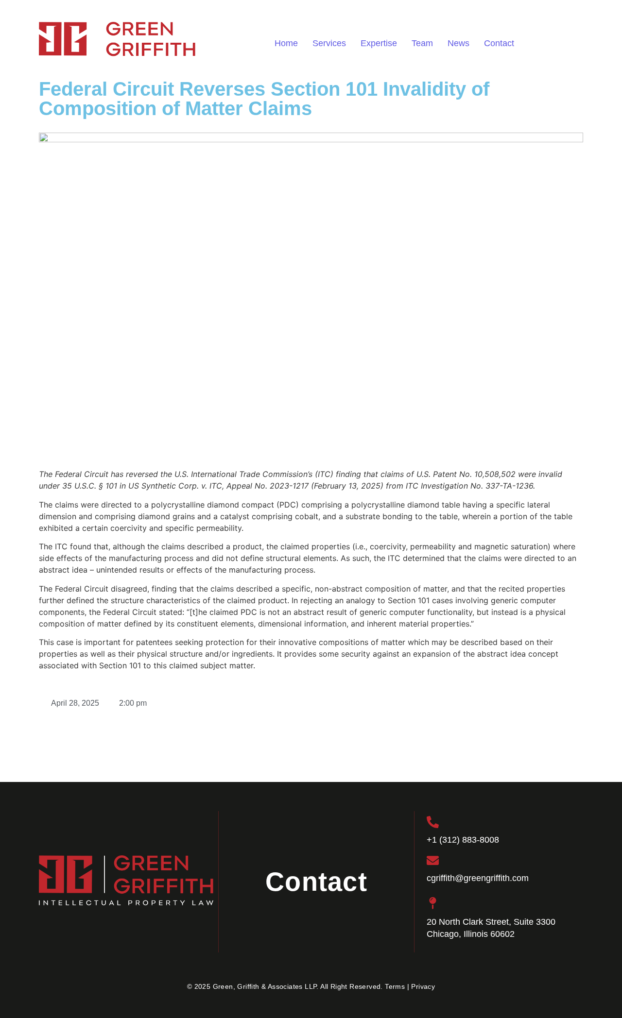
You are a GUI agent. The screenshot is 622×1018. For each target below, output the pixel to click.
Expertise (379, 43)
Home (286, 43)
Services (329, 43)
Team (422, 43)
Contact (499, 43)
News (458, 43)
